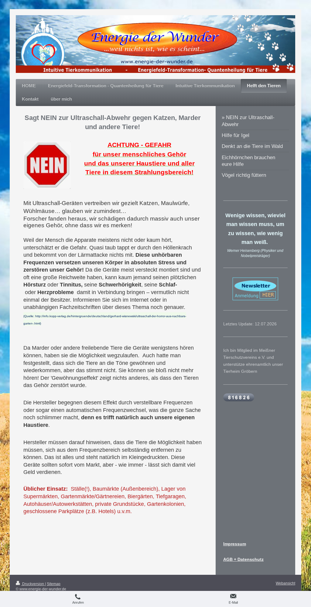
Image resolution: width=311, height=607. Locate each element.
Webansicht (285, 583)
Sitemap (53, 584)
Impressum (234, 543)
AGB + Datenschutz (243, 559)
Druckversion (33, 584)
